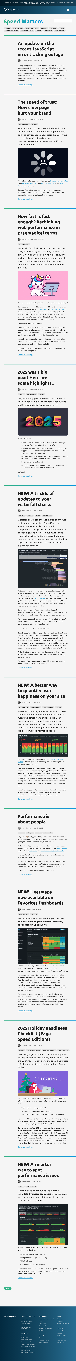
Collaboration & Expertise (26, 1328)
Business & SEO (26, 1319)
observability (48, 833)
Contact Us (60, 1342)
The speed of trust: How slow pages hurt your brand (37, 107)
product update (23, 914)
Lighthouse (53, 28)
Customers (60, 1321)
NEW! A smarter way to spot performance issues (38, 1169)
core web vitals (31, 394)
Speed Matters (23, 21)
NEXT (8, 1288)
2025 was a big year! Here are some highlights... (37, 377)
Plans (40, 1337)
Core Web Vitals (18, 28)
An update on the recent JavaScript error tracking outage (40, 48)
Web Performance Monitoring (27, 1336)
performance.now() (57, 309)
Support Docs (61, 1331)
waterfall (30, 515)
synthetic (21, 515)
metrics (41, 394)
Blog (40, 1321)
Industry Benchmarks (32, 28)
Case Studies (43, 1326)
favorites (34, 914)
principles (30, 833)
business (34, 124)
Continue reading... (25, 85)
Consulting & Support (28, 1352)
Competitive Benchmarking (25, 1349)
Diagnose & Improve (27, 1321)
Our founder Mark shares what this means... (49, 2)
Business (7, 28)
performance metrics (33, 1050)
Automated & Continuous (25, 1324)
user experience (23, 124)
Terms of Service (44, 1340)
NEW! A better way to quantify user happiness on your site (41, 690)
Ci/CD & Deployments (28, 1344)
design (38, 515)
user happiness (23, 707)
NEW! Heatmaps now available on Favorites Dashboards (41, 897)
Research (39, 30)
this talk (43, 309)
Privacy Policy (43, 1342)
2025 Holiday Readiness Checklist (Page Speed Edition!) (42, 1033)
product (21, 394)
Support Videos (61, 1340)
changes (21, 833)
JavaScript (44, 28)
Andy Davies (40, 598)
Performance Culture (27, 30)
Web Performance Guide (46, 1319)
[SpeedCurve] (11, 10)
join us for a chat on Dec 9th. (52, 851)
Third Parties (48, 30)
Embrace (27, 2)
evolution (38, 833)
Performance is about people (33, 818)
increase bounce (29, 183)
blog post (33, 851)
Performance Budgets (11, 30)
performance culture (49, 1050)
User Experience (59, 30)
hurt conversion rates (59, 181)
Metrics (62, 28)
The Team (60, 1319)
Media (41, 1330)
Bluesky (59, 1337)
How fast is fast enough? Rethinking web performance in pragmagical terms (39, 224)
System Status (61, 1335)
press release (61, 848)
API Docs (59, 1333)
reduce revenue (47, 183)
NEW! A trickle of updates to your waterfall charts (36, 498)
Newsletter (42, 1323)
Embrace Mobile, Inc (63, 1323)
